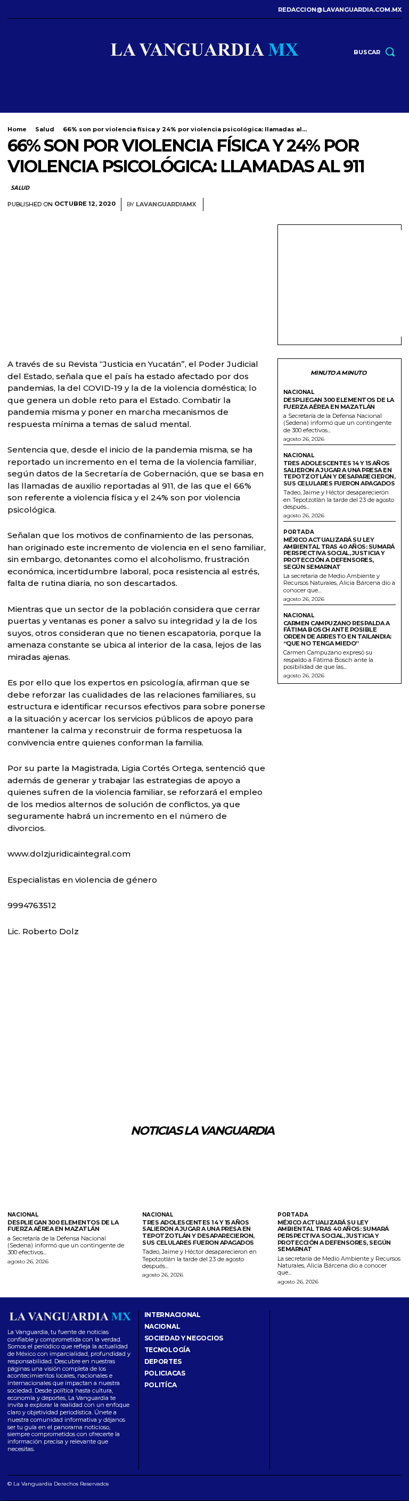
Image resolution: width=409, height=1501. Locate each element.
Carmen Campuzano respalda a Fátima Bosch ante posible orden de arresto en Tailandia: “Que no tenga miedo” (337, 633)
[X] (51, 9)
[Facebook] (10, 9)
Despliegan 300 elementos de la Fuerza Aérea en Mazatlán (338, 403)
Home (17, 129)
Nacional (298, 392)
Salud (44, 129)
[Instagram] (24, 9)
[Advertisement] (346, 283)
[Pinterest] (366, 204)
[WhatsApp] (391, 204)
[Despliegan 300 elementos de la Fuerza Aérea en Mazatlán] (69, 1178)
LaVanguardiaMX (166, 204)
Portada (298, 532)
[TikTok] (38, 9)
